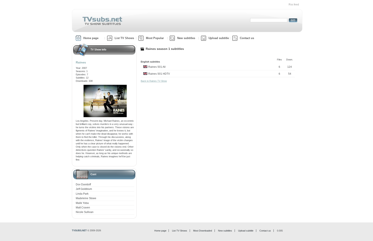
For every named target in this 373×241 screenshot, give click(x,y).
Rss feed (294, 4)
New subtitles (186, 38)
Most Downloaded (202, 230)
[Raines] (105, 86)
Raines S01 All (157, 66)
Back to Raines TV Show (154, 81)
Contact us (247, 38)
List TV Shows (124, 38)
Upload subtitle (219, 38)
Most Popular (155, 38)
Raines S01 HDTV (159, 73)
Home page (90, 38)
